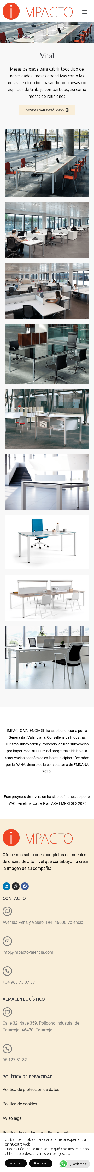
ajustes (63, 1154)
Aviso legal (13, 1118)
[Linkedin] (6, 886)
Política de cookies (20, 1103)
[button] (84, 11)
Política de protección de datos (31, 1089)
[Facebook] (25, 886)
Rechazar (40, 1163)
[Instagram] (16, 886)
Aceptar (16, 1163)
